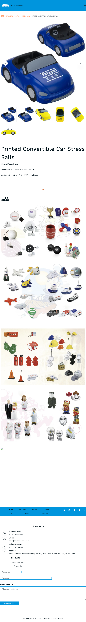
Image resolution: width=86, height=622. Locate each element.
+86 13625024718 (16, 547)
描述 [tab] (43, 190)
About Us (22, 509)
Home (11, 509)
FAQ (10, 514)
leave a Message (7, 584)
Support (27, 514)
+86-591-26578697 (16, 534)
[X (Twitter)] (69, 510)
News (47, 509)
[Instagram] (74, 510)
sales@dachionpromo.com (19, 541)
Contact (45, 514)
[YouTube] (79, 510)
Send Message (9, 603)
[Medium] (84, 510)
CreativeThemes (57, 618)
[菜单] (85, 6)
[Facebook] (64, 510)
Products (36, 509)
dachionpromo (17, 5)
